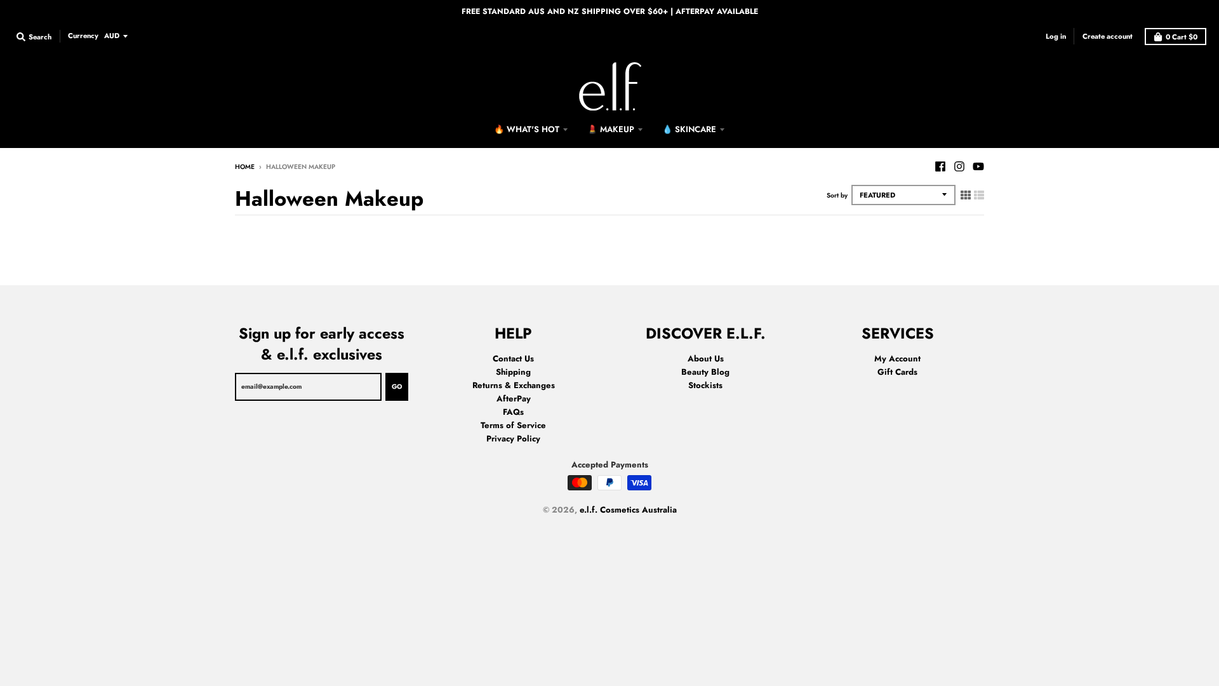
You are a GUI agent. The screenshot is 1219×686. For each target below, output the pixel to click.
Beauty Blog (705, 372)
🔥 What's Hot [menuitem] (526, 129)
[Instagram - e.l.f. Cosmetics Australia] (959, 166)
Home (245, 167)
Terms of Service (513, 425)
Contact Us (513, 359)
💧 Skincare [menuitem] (689, 129)
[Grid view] (966, 195)
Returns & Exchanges (513, 385)
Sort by (837, 195)
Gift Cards (897, 372)
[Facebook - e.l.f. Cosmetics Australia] (940, 166)
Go (397, 386)
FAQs (513, 412)
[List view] (979, 195)
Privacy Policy (513, 439)
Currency (83, 35)
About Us (706, 359)
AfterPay (513, 399)
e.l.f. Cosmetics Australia (628, 510)
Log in (1056, 36)
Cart (1181, 37)
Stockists (705, 385)
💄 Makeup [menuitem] (610, 129)
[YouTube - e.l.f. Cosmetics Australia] (978, 166)
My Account (897, 359)
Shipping (513, 372)
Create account (1107, 36)
